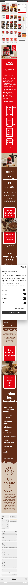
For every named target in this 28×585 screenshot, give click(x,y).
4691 (16, 533)
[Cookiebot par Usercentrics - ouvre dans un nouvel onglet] (20, 267)
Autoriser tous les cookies (14, 312)
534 (16, 534)
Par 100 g (2, 518)
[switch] (24, 294)
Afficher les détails (19, 308)
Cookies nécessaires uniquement (14, 317)
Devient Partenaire (2, 579)
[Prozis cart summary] (26, 1)
